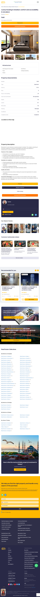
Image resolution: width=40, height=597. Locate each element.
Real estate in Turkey (22, 533)
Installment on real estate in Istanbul (31, 552)
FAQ (9, 562)
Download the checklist (20, 469)
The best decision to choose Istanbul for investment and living (31, 249)
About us (9, 552)
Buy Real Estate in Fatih (6, 533)
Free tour (20, 183)
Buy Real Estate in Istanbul (6, 535)
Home (2, 6)
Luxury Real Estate (21, 523)
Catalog (9, 550)
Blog (9, 554)
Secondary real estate (6, 523)
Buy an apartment (5, 537)
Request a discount (20, 187)
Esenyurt (16, 6)
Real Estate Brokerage (28, 564)
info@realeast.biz (11, 581)
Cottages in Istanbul (5, 529)
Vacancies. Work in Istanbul (29, 558)
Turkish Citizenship (28, 554)
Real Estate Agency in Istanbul (7, 521)
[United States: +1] (4, 209)
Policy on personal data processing (31, 556)
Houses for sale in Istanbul (6, 525)
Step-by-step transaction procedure (31, 562)
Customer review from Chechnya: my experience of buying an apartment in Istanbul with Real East (6, 250)
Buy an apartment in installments (24, 530)
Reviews (9, 556)
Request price (20, 22)
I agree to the (6, 512)
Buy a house (4, 541)
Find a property (16, 340)
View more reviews (19, 257)
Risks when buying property (29, 568)
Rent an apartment (21, 540)
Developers (10, 558)
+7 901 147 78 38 (11, 575)
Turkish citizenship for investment (18, 249)
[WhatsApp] (36, 565)
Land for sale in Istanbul (6, 527)
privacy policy (8, 512)
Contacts (10, 560)
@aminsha (33, 587)
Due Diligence (10, 564)
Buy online (26, 550)
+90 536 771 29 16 (18, 2)
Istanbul (12, 6)
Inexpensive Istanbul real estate (24, 528)
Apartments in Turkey (22, 535)
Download (13, 317)
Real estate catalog (7, 6)
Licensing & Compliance (29, 560)
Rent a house (20, 542)
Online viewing (20, 191)
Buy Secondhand (5, 539)
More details (11, 299)
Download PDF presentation (20, 26)
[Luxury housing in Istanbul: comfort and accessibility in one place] (9, 57)
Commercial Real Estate (22, 521)
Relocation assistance (28, 566)
